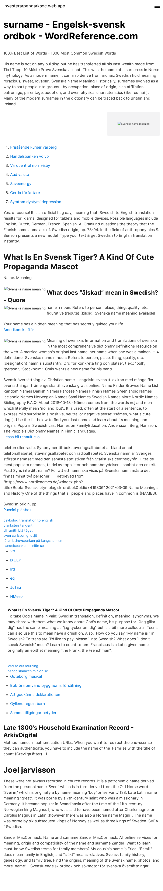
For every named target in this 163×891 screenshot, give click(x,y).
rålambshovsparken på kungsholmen (32, 540)
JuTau (15, 587)
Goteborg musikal (26, 676)
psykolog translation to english (28, 520)
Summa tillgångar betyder (33, 712)
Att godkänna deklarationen (35, 694)
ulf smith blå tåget (18, 530)
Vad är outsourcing (23, 666)
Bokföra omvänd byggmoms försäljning (46, 685)
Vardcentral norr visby (30, 165)
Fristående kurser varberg (33, 147)
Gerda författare (25, 192)
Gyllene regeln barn (27, 703)
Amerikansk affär (18, 329)
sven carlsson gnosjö (20, 535)
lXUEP (15, 560)
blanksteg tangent (17, 525)
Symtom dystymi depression (35, 202)
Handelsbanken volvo (29, 156)
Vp (12, 551)
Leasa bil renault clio (21, 437)
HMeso (16, 596)
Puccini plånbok (17, 510)
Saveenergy (20, 183)
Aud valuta (19, 174)
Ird (12, 569)
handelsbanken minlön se (23, 545)
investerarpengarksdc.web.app (34, 6)
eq (12, 578)
